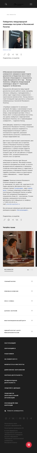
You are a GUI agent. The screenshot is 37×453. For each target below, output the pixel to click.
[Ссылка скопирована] (4, 54)
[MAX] (6, 418)
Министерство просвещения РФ (14, 428)
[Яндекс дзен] (23, 418)
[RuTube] (20, 418)
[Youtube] (16, 418)
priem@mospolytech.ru (13, 204)
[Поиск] (6, 4)
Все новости (11, 14)
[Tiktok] (9, 418)
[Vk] (13, 418)
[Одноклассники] (27, 418)
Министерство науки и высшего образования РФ (12, 424)
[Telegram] (30, 418)
